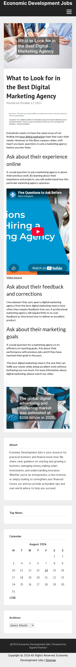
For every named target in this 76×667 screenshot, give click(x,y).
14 (46, 570)
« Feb (12, 597)
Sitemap (51, 660)
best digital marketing (32, 136)
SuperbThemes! (38, 647)
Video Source (14, 277)
